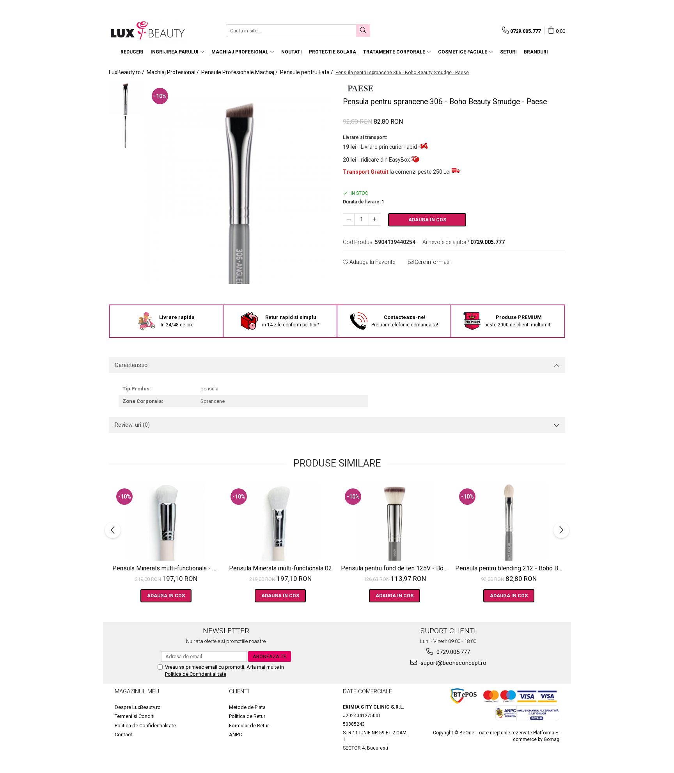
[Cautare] (363, 30)
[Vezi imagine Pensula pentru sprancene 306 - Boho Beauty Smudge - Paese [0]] (125, 98)
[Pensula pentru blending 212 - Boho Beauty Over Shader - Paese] (508, 522)
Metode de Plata (247, 707)
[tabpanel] (238, 191)
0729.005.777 (452, 651)
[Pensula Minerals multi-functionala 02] (280, 522)
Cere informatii (432, 262)
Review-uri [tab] (132, 424)
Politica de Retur (247, 716)
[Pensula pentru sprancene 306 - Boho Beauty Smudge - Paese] (238, 191)
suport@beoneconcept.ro (452, 662)
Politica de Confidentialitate (195, 674)
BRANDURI (536, 52)
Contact (123, 734)
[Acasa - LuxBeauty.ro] (148, 31)
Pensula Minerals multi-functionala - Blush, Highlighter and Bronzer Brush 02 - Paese (167, 568)
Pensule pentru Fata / (307, 72)
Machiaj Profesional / (173, 72)
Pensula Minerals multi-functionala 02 (280, 568)
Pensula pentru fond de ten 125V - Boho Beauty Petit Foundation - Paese (395, 568)
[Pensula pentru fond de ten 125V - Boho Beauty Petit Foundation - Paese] (394, 522)
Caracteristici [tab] (132, 365)
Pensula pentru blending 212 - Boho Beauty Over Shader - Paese (509, 568)
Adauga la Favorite (371, 262)
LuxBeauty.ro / (127, 72)
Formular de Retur (249, 725)
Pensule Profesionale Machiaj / (240, 72)
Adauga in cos (427, 220)
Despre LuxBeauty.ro (138, 707)
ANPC (235, 734)
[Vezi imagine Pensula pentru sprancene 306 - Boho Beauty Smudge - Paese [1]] (125, 132)
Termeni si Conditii (135, 716)
